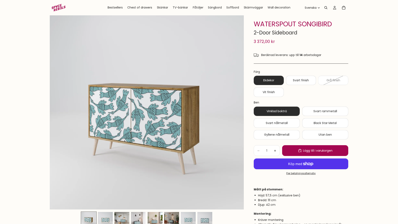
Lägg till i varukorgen (317, 151)
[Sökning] (325, 7)
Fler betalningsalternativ (301, 173)
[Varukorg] (343, 7)
